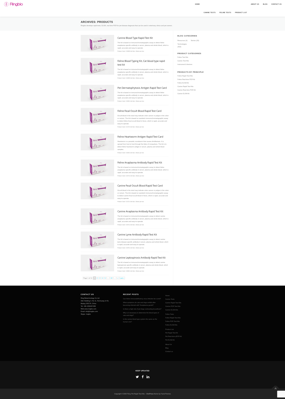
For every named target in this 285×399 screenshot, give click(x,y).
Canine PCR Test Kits (172, 306)
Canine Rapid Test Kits (185, 86)
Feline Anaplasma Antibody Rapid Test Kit (139, 162)
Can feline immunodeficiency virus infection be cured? (142, 299)
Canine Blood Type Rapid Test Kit (135, 37)
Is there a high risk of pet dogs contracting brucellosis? (142, 309)
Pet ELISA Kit (170, 340)
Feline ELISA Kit (183, 83)
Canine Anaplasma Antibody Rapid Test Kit (140, 211)
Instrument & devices (184, 64)
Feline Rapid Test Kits (185, 76)
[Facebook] (143, 377)
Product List (241, 12)
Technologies (182, 44)
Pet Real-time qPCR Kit (173, 336)
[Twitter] (137, 377)
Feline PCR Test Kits (172, 321)
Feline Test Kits (182, 57)
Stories (193, 40)
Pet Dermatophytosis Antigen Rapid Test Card (142, 87)
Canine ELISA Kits (171, 310)
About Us (255, 4)
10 (111, 278)
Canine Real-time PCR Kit (186, 90)
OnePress (149, 394)
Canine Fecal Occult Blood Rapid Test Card (140, 185)
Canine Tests (210, 12)
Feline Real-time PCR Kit (186, 79)
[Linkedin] (148, 377)
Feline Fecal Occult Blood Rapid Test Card (139, 110)
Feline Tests (225, 12)
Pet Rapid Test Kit (171, 333)
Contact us (276, 4)
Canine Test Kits (183, 61)
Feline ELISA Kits (171, 325)
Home (197, 4)
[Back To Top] (276, 389)
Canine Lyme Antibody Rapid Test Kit (137, 234)
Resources (181, 40)
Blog (265, 4)
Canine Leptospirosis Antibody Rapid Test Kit (141, 257)
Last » (122, 278)
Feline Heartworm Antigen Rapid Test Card (140, 136)
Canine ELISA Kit (183, 93)
